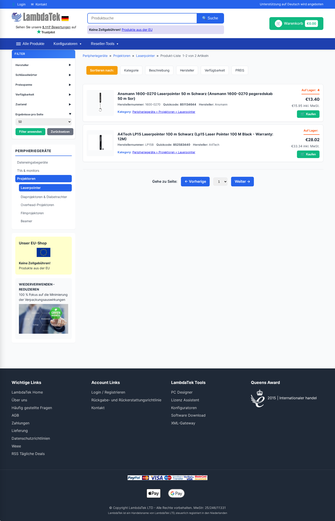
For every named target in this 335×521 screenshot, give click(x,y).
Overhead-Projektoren (37, 205)
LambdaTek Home (27, 392)
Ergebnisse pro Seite (43, 114)
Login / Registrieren (108, 392)
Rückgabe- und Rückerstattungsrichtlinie (126, 400)
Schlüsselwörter (43, 75)
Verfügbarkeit (43, 94)
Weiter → (242, 181)
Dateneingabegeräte (32, 162)
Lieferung (20, 430)
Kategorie (131, 70)
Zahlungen (20, 423)
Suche (212, 18)
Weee (16, 446)
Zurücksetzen (60, 131)
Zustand (43, 104)
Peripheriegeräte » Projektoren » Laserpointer (163, 112)
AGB (15, 415)
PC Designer (182, 392)
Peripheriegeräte (95, 56)
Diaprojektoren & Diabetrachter (44, 197)
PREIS (239, 70)
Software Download (188, 415)
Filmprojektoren (32, 213)
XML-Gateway (183, 423)
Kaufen (308, 114)
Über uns (19, 400)
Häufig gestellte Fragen (32, 407)
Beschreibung (159, 70)
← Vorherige (195, 181)
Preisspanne (43, 84)
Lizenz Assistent (185, 400)
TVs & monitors (28, 170)
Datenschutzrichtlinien (31, 438)
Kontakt (98, 407)
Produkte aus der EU (137, 30)
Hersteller (43, 65)
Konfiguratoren (184, 407)
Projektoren (26, 178)
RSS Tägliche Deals (28, 453)
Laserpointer (31, 188)
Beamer (26, 221)
